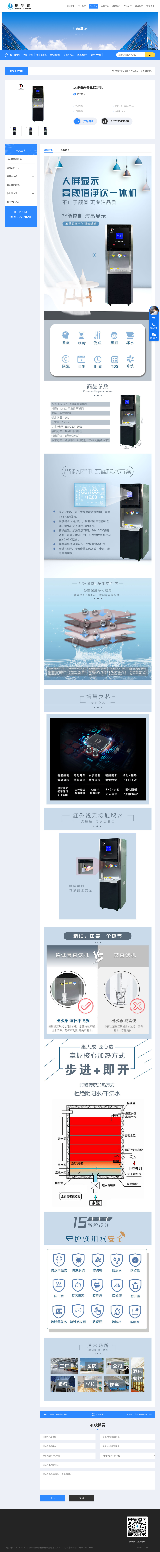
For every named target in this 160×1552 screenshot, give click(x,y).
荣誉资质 (150, 6)
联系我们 (139, 6)
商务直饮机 (55, 55)
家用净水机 (96, 55)
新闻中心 (105, 6)
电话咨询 (154, 328)
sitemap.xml (142, 1547)
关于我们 (82, 6)
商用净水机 (82, 55)
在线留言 (128, 6)
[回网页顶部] (153, 318)
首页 (127, 71)
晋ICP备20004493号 (83, 1547)
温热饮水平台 (13, 168)
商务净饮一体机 (141, 1414)
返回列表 (99, 1414)
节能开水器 (69, 55)
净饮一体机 (28, 55)
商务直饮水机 (16, 71)
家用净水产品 (13, 202)
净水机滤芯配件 (14, 159)
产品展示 (94, 6)
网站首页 (71, 6)
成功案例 (116, 6)
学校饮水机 (41, 55)
